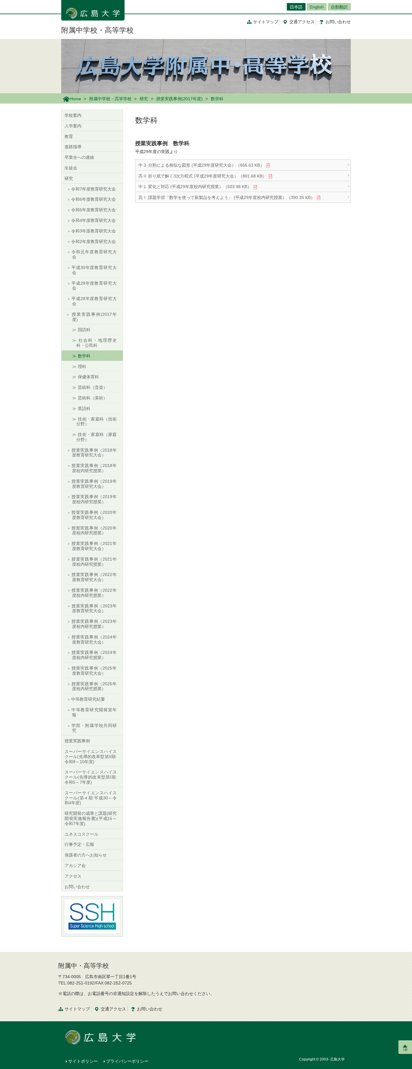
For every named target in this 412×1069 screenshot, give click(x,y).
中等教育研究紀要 (88, 699)
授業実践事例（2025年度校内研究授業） (94, 686)
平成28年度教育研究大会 (94, 301)
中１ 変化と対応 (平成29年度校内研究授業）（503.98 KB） (195, 186)
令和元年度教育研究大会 (94, 254)
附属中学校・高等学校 (97, 30)
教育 (69, 136)
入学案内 (73, 125)
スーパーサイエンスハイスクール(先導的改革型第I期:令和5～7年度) (91, 777)
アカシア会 (75, 865)
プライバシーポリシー (127, 1061)
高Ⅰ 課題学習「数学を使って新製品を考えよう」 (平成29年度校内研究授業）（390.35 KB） (226, 197)
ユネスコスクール (81, 834)
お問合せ (338, 21)
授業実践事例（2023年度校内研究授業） (94, 624)
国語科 (84, 329)
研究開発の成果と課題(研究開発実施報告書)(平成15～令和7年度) (91, 818)
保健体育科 (88, 376)
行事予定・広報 (79, 844)
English (317, 7)
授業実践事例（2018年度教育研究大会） (94, 453)
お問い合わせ (77, 886)
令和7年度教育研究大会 (93, 189)
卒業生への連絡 (79, 157)
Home (75, 98)
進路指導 (73, 146)
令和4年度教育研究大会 (93, 220)
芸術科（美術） (92, 397)
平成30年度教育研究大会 (94, 270)
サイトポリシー (83, 1061)
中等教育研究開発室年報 (94, 712)
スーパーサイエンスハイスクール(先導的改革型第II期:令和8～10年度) (91, 756)
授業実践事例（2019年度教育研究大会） (94, 484)
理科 (82, 366)
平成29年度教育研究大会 (94, 286)
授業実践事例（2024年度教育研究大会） (94, 640)
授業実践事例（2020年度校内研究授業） (94, 531)
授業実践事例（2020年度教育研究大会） (94, 515)
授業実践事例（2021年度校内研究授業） (94, 562)
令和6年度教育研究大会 (93, 199)
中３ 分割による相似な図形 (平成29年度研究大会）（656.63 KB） (201, 165)
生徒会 (71, 167)
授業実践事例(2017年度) (179, 98)
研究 (144, 98)
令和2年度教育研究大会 (93, 241)
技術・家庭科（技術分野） (96, 422)
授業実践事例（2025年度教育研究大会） (94, 671)
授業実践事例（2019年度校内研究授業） (94, 499)
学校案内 (73, 115)
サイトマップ (265, 21)
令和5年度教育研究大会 (93, 209)
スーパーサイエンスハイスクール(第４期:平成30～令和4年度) (91, 797)
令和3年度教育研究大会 (93, 231)
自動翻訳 (339, 7)
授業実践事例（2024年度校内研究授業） (94, 655)
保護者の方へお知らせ (86, 855)
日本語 (296, 7)
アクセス (302, 21)
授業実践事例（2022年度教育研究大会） (94, 577)
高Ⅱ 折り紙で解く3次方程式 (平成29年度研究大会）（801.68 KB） (202, 176)
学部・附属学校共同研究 (94, 728)
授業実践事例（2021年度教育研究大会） (94, 546)
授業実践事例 (77, 740)
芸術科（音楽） (92, 387)
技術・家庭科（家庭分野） (96, 437)
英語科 (84, 408)
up (405, 1049)
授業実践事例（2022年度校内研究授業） (94, 593)
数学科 (84, 356)
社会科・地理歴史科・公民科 (96, 343)
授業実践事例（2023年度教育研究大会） (94, 608)
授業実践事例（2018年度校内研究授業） (94, 468)
